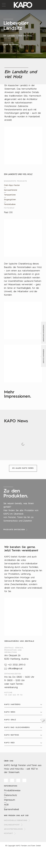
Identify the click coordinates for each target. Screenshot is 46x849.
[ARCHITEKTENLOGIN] (43, 721)
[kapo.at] (23, 5)
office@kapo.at (15, 669)
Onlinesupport (12, 825)
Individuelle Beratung (15, 820)
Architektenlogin (13, 829)
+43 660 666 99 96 (13, 695)
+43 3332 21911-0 (16, 665)
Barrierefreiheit (11, 809)
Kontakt (8, 833)
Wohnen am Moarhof (5, 452)
